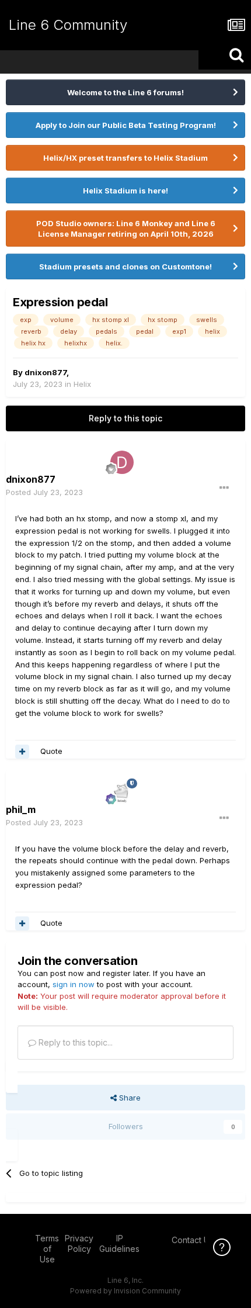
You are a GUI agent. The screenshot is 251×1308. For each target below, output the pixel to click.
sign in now (74, 984)
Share (129, 1097)
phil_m (21, 809)
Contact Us (193, 1240)
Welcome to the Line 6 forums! (125, 92)
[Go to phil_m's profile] (122, 792)
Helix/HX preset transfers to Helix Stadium (125, 157)
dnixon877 (46, 372)
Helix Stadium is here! (125, 190)
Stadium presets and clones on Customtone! (125, 266)
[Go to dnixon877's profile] (122, 462)
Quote (51, 751)
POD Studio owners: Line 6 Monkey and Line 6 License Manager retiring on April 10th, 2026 (125, 228)
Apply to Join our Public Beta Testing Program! (126, 125)
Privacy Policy (79, 1243)
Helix (82, 384)
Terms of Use (47, 1248)
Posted (44, 492)
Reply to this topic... (74, 1042)
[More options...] (224, 488)
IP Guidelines (119, 1243)
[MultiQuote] (22, 752)
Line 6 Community (68, 24)
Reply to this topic (125, 418)
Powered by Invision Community (125, 1290)
